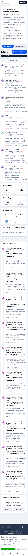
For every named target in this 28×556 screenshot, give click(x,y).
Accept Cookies (9, 549)
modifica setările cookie (7, 543)
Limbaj (7, 531)
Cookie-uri (18, 533)
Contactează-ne (10, 533)
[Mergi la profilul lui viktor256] (2, 133)
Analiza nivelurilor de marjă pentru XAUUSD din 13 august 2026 (15, 249)
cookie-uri (9, 539)
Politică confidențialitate (17, 531)
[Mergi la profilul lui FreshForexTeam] (3, 249)
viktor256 (22, 134)
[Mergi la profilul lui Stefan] (2, 65)
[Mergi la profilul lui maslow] (3, 274)
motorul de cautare (17, 30)
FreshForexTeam (11, 253)
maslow (9, 278)
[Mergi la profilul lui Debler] (6, 221)
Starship (7, 162)
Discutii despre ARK (9, 66)
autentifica (5, 35)
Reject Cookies (21, 549)
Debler (11, 220)
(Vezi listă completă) (19, 227)
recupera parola (15, 33)
